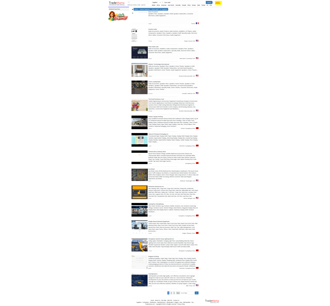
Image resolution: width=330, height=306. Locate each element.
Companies (145, 302)
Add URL (169, 300)
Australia (178, 5)
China (189, 5)
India (198, 5)
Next (178, 293)
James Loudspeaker (154, 81)
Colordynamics (153, 274)
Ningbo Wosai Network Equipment (158, 221)
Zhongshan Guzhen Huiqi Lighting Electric (161, 239)
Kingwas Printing (153, 256)
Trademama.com (150, 304)
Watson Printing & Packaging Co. (158, 134)
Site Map (163, 300)
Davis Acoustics (153, 12)
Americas (163, 5)
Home (136, 9)
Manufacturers (161, 302)
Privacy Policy (181, 304)
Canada (184, 5)
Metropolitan (186, 302)
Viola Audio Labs (153, 46)
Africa (158, 5)
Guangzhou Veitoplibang (156, 204)
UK (207, 5)
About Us (157, 300)
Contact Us (176, 300)
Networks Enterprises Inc (156, 186)
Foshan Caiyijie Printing (155, 116)
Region (177, 302)
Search (209, 2)
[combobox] (152, 2)
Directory (218, 3)
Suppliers (218, 2)
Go (196, 293)
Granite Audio (152, 29)
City (192, 302)
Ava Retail (151, 169)
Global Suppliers (145, 9)
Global (153, 5)
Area (181, 302)
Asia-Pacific (171, 5)
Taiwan (203, 5)
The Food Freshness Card (156, 99)
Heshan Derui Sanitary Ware (157, 151)
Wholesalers (170, 302)
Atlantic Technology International (158, 64)
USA (211, 5)
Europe (194, 5)
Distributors (153, 302)
